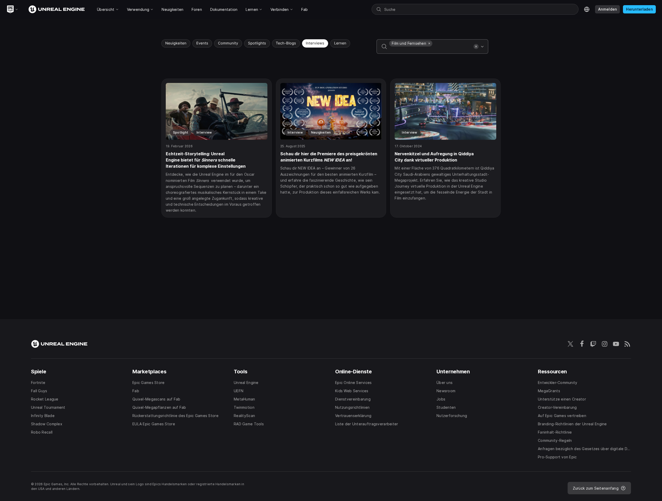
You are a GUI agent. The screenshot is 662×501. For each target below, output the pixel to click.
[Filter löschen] (476, 46)
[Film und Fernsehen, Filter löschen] (429, 43)
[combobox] (430, 50)
